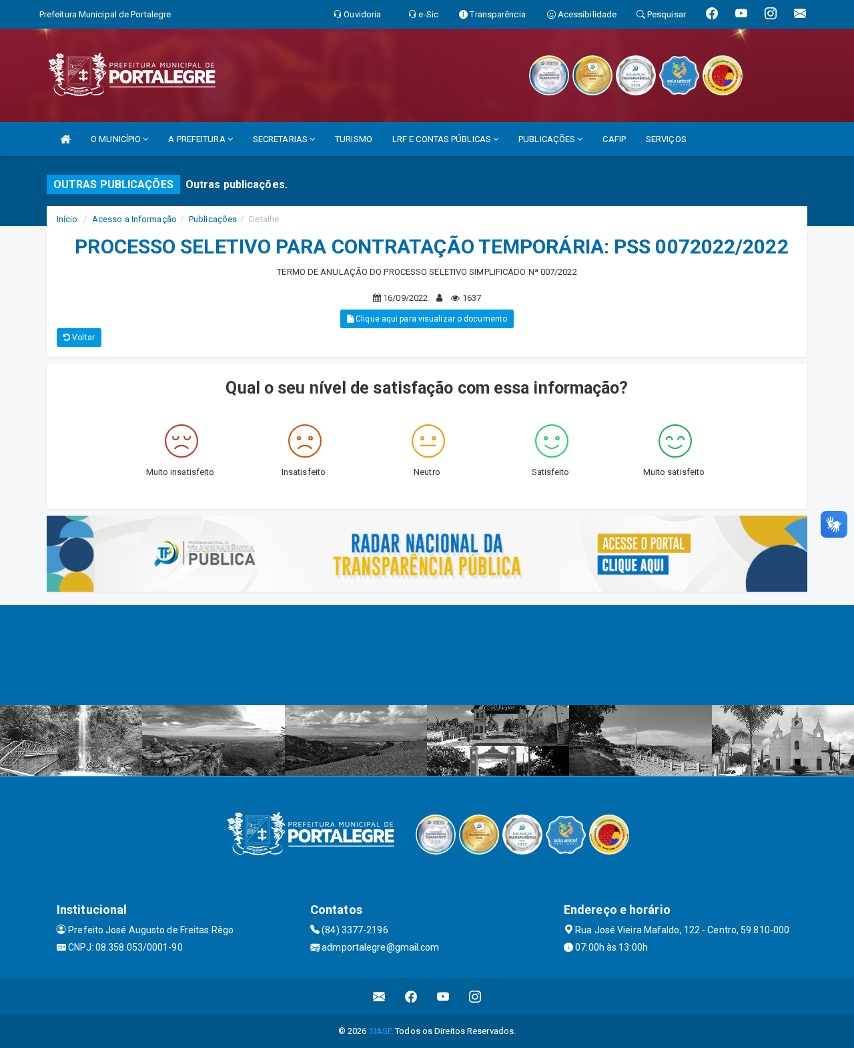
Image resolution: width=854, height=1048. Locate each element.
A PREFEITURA (197, 139)
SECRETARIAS (281, 139)
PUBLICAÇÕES (547, 139)
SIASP (380, 1031)
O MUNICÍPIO (117, 139)
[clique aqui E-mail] (379, 996)
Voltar (82, 337)
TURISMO (353, 139)
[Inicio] (65, 139)
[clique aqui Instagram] (475, 996)
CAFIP (614, 139)
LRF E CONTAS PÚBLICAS (442, 139)
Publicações (213, 219)
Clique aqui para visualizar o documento (430, 319)
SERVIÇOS (666, 139)
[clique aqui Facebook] (411, 996)
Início (67, 219)
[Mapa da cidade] (427, 655)
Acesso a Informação (134, 219)
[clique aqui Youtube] (443, 996)
